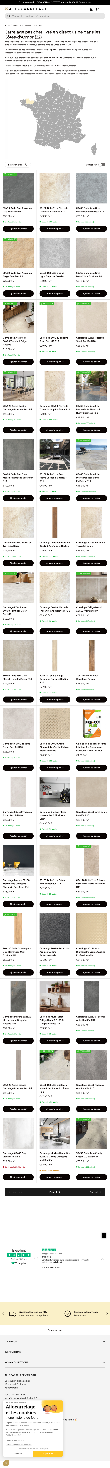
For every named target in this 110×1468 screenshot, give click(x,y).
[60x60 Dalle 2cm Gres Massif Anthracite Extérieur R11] (18, 454)
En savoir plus (85, 2)
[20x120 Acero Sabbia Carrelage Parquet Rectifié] (18, 386)
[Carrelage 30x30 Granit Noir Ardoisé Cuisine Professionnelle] (55, 928)
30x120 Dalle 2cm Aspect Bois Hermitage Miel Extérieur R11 (17, 952)
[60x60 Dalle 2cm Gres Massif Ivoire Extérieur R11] (18, 655)
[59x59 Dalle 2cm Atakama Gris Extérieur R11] (18, 188)
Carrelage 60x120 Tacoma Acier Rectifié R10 (90, 1018)
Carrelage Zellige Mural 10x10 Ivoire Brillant (89, 609)
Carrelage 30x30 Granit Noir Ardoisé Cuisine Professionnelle (55, 952)
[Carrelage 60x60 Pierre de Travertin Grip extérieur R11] (55, 587)
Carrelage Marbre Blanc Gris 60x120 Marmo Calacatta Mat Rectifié (55, 1156)
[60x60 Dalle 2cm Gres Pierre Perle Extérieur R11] (91, 188)
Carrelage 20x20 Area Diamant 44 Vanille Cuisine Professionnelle (54, 747)
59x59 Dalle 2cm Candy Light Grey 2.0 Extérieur (53, 274)
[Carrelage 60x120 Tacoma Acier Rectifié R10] (91, 996)
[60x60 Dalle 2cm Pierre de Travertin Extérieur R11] (55, 188)
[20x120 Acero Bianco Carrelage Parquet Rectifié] (18, 1065)
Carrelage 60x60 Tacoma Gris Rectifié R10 (90, 1086)
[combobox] (55, 16)
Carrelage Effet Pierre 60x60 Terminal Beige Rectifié (15, 341)
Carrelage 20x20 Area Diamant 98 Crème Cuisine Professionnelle (90, 952)
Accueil (7, 25)
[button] (97, 9)
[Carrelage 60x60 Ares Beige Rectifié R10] (91, 792)
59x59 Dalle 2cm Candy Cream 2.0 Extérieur (89, 1155)
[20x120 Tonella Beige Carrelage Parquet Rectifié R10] (55, 655)
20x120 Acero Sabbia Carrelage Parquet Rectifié (17, 408)
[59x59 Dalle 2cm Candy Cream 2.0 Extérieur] (91, 1133)
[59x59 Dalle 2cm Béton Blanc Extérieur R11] (55, 860)
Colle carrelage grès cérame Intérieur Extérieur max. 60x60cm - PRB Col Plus (91, 747)
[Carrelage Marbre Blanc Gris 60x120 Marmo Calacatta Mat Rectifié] (55, 1133)
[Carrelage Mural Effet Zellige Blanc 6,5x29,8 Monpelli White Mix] (55, 996)
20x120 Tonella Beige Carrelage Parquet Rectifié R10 (54, 679)
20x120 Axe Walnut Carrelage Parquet (87, 677)
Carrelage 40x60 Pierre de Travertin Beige (90, 544)
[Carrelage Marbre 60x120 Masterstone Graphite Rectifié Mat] (18, 996)
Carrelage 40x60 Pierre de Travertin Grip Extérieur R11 (55, 408)
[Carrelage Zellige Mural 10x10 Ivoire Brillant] (91, 587)
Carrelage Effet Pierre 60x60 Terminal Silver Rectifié (14, 611)
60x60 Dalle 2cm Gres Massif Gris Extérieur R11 (90, 274)
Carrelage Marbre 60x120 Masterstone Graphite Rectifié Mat (17, 1020)
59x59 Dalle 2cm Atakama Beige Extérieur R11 (17, 274)
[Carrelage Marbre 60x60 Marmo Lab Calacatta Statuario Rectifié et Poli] (18, 860)
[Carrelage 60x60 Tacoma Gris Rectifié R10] (91, 1065)
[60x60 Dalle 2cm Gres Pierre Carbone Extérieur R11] (55, 454)
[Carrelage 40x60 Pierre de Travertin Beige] (91, 522)
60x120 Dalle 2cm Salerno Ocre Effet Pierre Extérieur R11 (90, 883)
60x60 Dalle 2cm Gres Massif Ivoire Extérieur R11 (17, 677)
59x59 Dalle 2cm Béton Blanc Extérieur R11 (52, 882)
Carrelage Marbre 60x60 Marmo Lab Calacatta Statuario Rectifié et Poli (16, 883)
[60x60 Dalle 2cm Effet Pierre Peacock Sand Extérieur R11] (91, 454)
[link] (23, 1192)
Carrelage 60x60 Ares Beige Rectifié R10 (91, 813)
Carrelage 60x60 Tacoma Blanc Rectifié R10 (16, 745)
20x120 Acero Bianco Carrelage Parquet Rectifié (17, 1086)
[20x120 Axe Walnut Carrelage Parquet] (91, 655)
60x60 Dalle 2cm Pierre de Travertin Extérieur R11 (54, 210)
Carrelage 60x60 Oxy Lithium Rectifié (14, 1155)
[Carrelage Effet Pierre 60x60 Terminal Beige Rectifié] (18, 317)
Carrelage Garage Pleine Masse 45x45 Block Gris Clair (53, 815)
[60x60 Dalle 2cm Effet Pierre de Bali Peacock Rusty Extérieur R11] (91, 386)
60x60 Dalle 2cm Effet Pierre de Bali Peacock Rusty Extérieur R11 (88, 409)
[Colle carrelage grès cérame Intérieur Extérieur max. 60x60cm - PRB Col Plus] (91, 723)
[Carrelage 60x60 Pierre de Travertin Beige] (18, 522)
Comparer (91, 164)
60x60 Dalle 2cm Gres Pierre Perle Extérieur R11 (90, 210)
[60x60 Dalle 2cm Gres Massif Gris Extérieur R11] (91, 253)
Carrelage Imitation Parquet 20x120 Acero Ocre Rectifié (55, 544)
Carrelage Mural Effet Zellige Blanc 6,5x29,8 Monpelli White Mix (52, 1020)
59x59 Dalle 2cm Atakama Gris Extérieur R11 (17, 210)
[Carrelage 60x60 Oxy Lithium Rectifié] (18, 1133)
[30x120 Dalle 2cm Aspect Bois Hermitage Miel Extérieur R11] (18, 928)
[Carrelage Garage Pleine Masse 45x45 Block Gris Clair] (55, 792)
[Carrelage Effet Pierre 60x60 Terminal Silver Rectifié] (18, 587)
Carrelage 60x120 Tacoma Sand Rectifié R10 (54, 339)
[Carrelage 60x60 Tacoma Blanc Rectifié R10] (18, 723)
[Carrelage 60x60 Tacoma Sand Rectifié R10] (91, 317)
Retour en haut (55, 1330)
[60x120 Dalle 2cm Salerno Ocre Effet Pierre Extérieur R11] (91, 860)
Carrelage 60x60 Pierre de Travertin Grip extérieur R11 (55, 609)
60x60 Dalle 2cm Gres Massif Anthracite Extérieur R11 (18, 477)
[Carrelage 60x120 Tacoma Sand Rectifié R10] (55, 317)
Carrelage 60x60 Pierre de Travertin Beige (17, 544)
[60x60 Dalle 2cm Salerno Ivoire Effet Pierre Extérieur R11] (55, 1065)
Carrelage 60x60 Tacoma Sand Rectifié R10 (90, 339)
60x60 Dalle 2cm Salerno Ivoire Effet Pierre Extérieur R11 (54, 1088)
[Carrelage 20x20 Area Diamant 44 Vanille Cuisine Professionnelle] (55, 723)
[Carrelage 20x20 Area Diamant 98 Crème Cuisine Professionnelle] (91, 928)
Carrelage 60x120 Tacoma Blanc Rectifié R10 (17, 813)
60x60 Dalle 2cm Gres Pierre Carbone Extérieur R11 (53, 477)
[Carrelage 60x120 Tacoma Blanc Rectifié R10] (18, 792)
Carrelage (17, 25)
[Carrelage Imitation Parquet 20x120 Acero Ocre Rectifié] (55, 522)
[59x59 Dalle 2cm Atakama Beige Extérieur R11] (18, 253)
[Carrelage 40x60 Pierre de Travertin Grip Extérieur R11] (55, 386)
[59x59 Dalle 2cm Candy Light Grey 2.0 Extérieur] (55, 253)
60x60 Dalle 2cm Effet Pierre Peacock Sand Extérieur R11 (88, 477)
